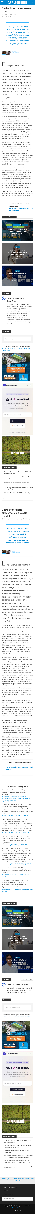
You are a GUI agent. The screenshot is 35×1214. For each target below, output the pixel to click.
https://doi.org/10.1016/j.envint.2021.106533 (15, 832)
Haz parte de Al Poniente (11, 1187)
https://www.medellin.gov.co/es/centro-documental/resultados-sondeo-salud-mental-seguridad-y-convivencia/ (16, 798)
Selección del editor (19, 226)
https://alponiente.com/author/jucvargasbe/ (21, 209)
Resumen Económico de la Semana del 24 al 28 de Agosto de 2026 (17, 231)
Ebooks (6, 1190)
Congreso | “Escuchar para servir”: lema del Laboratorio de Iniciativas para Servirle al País (17, 493)
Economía (9, 224)
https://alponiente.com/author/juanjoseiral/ (19, 768)
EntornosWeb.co (17, 1208)
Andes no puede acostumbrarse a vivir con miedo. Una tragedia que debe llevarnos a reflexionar (18, 488)
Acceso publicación (9, 1194)
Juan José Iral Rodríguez (25, 519)
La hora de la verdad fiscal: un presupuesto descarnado (17, 276)
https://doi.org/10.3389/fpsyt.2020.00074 (14, 845)
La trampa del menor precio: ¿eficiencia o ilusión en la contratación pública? (17, 253)
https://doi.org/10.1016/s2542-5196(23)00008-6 (16, 864)
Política (9, 226)
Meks (21, 1206)
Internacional (17, 224)
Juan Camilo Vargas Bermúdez (11, 17)
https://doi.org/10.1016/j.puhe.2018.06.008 (15, 815)
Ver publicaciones (27, 293)
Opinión (25, 224)
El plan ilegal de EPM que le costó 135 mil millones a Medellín (17, 1180)
